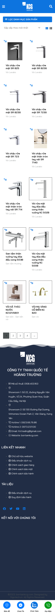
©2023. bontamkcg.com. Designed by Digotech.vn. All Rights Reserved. (27, 596)
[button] (3, 6)
